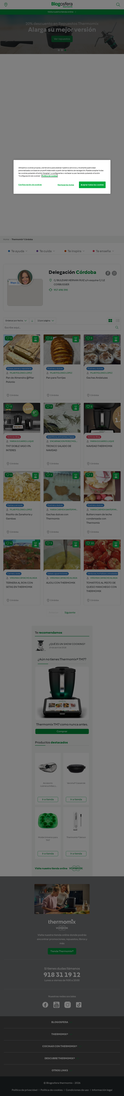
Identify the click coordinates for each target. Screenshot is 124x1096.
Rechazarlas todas (66, 184)
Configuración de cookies (30, 184)
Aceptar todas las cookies (92, 184)
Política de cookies (49, 176)
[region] (62, 177)
